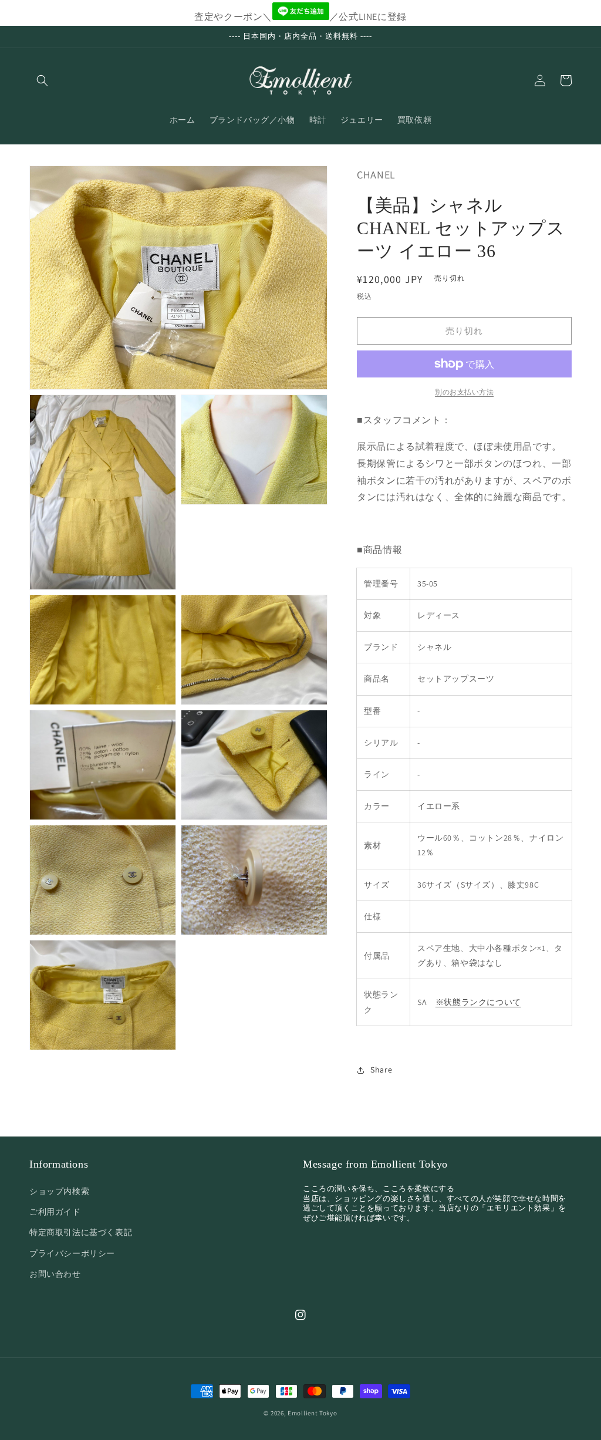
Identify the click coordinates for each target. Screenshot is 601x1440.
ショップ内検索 (59, 1191)
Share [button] (381, 1069)
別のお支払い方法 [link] (464, 391)
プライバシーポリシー (72, 1253)
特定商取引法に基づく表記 (80, 1232)
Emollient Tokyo (312, 1413)
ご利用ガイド (55, 1211)
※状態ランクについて (478, 1002)
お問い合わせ (55, 1274)
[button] (42, 80)
